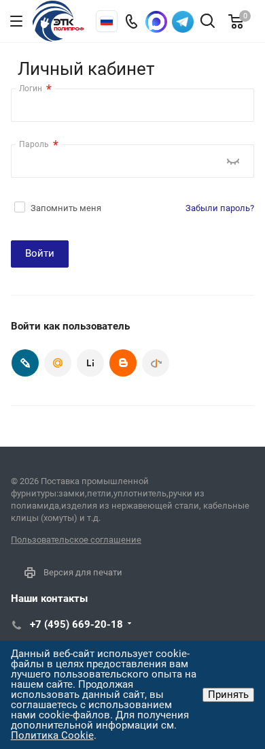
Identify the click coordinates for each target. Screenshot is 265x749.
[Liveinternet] (90, 363)
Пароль (38, 145)
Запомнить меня (66, 208)
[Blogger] (123, 363)
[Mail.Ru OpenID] (57, 363)
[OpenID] (155, 363)
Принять (228, 694)
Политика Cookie (52, 735)
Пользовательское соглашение (76, 540)
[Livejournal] (25, 363)
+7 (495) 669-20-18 (76, 624)
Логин (35, 89)
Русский (107, 21)
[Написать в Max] (156, 22)
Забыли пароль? (220, 208)
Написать (183, 22)
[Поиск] (207, 22)
